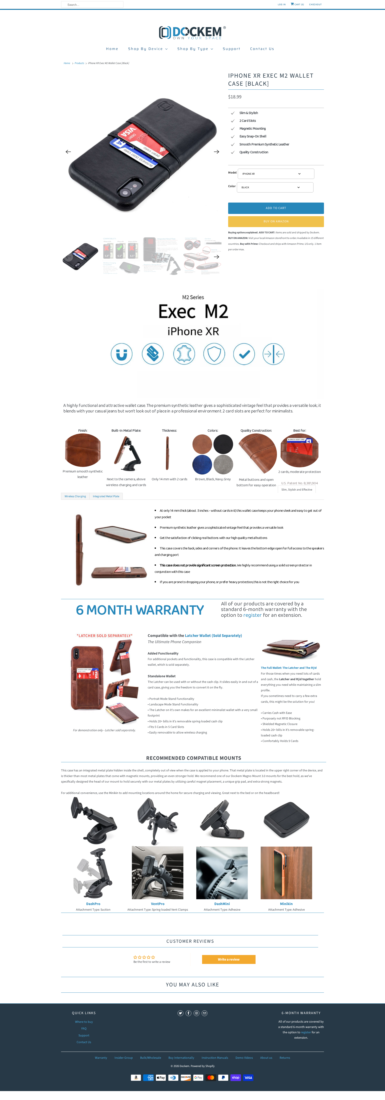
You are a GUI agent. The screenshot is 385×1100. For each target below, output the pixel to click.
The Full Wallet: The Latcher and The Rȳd (289, 668)
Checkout (315, 4)
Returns (285, 1058)
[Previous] (68, 152)
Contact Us (262, 49)
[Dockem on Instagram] (196, 1013)
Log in (282, 4)
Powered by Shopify (203, 1066)
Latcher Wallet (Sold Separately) (213, 635)
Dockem (184, 1066)
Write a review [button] (229, 959)
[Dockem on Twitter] (180, 1013)
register (252, 615)
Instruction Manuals (215, 1058)
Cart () (299, 4)
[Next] (216, 152)
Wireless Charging (75, 496)
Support (232, 49)
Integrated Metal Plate (106, 496)
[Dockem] (192, 32)
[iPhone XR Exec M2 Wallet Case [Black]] (142, 152)
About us (266, 1058)
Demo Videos (244, 1058)
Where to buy (84, 1022)
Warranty (101, 1058)
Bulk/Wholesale (150, 1058)
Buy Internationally (181, 1058)
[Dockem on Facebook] (188, 1013)
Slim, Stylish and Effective (296, 490)
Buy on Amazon (276, 221)
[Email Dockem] (204, 1013)
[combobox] (276, 174)
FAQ (83, 1028)
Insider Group (124, 1058)
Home (112, 49)
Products (79, 63)
